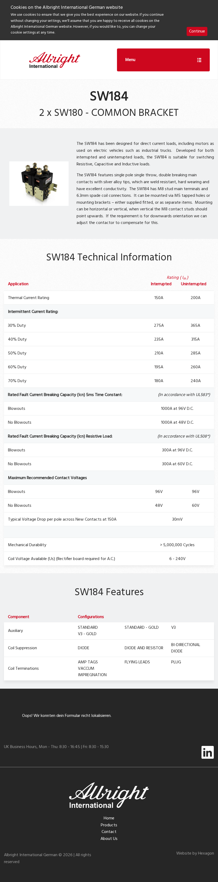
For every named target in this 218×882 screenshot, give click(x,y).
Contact (109, 831)
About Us (109, 838)
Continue (197, 31)
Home (109, 818)
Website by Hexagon (195, 853)
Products (109, 825)
